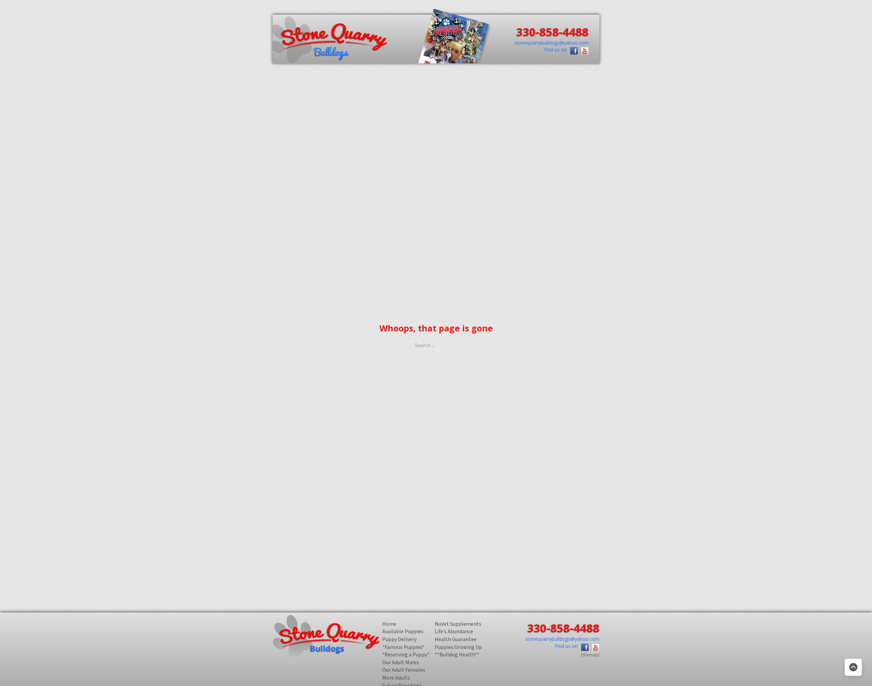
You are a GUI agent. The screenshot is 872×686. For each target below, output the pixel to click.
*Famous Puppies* (403, 647)
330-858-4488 (552, 31)
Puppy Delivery (399, 640)
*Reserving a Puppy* (406, 655)
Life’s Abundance (454, 632)
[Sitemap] (590, 655)
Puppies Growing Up (458, 647)
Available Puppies (402, 632)
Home (389, 624)
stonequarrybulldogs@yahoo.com (551, 42)
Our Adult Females (403, 670)
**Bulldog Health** (457, 655)
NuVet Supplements (458, 624)
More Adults (396, 678)
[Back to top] (853, 667)
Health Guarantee (456, 640)
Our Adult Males (400, 663)
